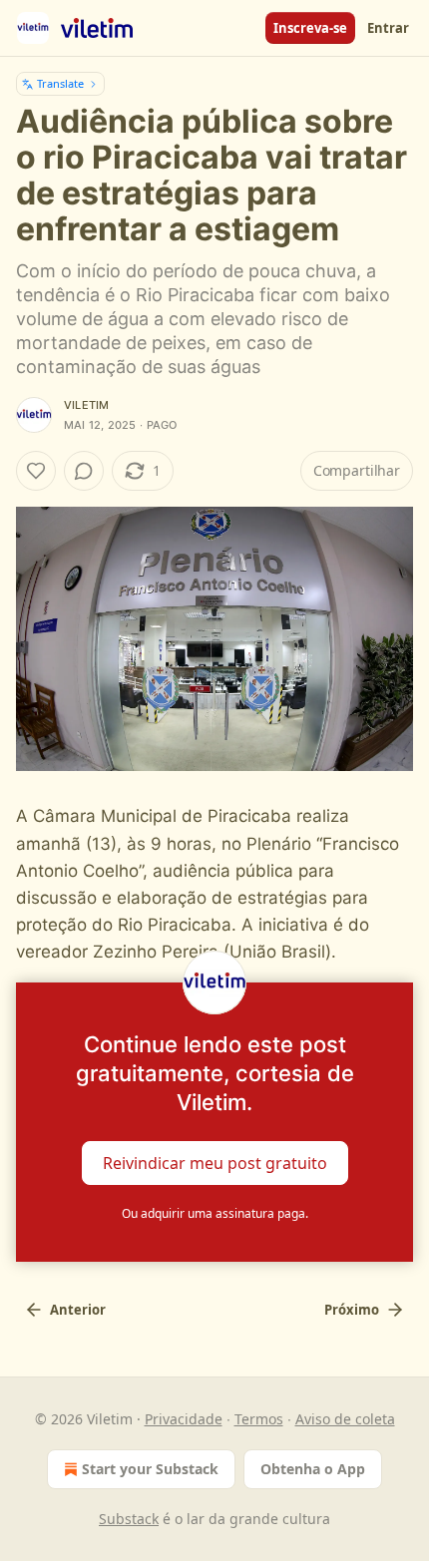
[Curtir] (36, 471)
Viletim (86, 405)
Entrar (388, 28)
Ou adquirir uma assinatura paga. (215, 1213)
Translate (60, 83)
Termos (258, 1418)
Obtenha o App (312, 1468)
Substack (129, 1518)
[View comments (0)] (84, 471)
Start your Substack (150, 1468)
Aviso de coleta (345, 1418)
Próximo (351, 1310)
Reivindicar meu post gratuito (215, 1162)
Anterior (78, 1310)
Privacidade (183, 1418)
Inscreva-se (310, 28)
